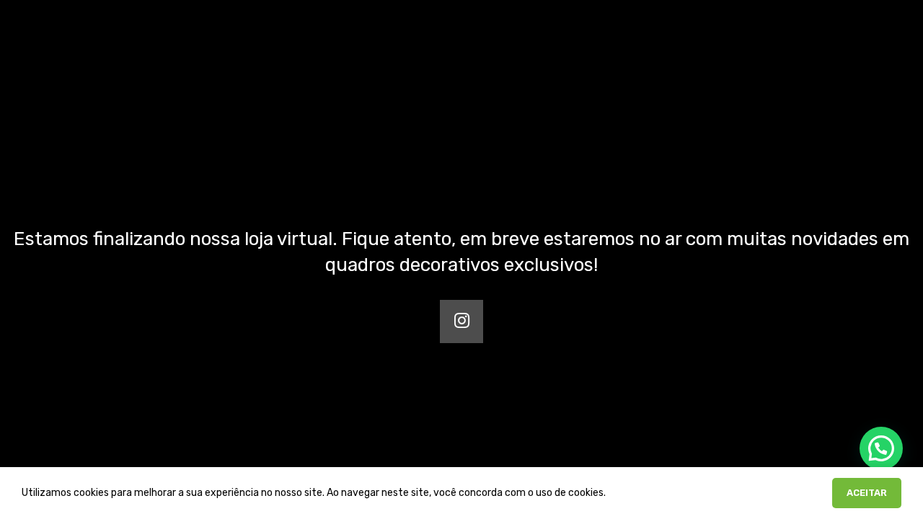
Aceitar (867, 492)
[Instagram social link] (461, 321)
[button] (881, 448)
